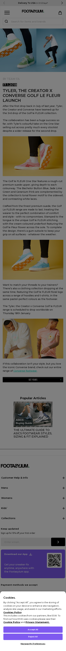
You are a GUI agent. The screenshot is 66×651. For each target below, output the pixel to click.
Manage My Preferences (33, 644)
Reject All (33, 636)
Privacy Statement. (37, 622)
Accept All (33, 629)
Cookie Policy (11, 622)
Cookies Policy (12, 612)
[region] (33, 621)
